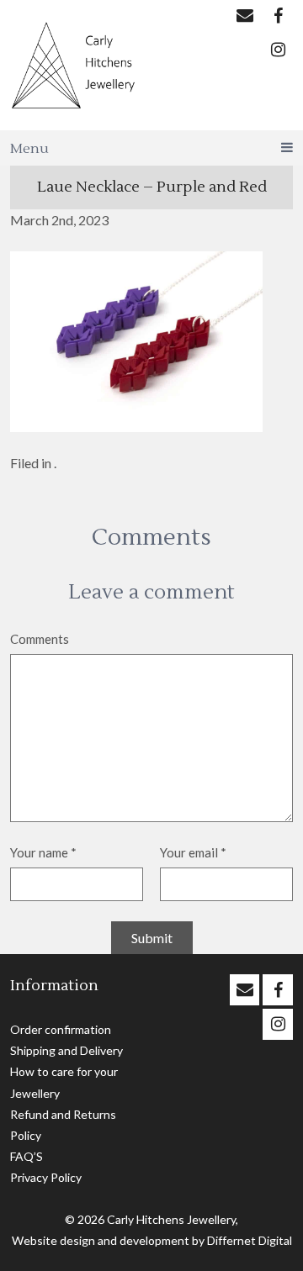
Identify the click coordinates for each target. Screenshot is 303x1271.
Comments (39, 638)
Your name (43, 852)
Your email (193, 852)
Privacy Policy (46, 1177)
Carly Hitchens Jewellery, (172, 1219)
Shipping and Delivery (66, 1050)
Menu (29, 148)
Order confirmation (60, 1029)
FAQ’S (26, 1156)
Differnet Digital (249, 1240)
